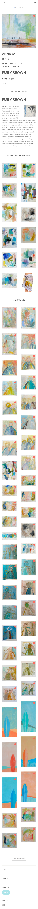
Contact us (24, 91)
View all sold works (19, 858)
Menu (6, 3)
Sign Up (6, 892)
